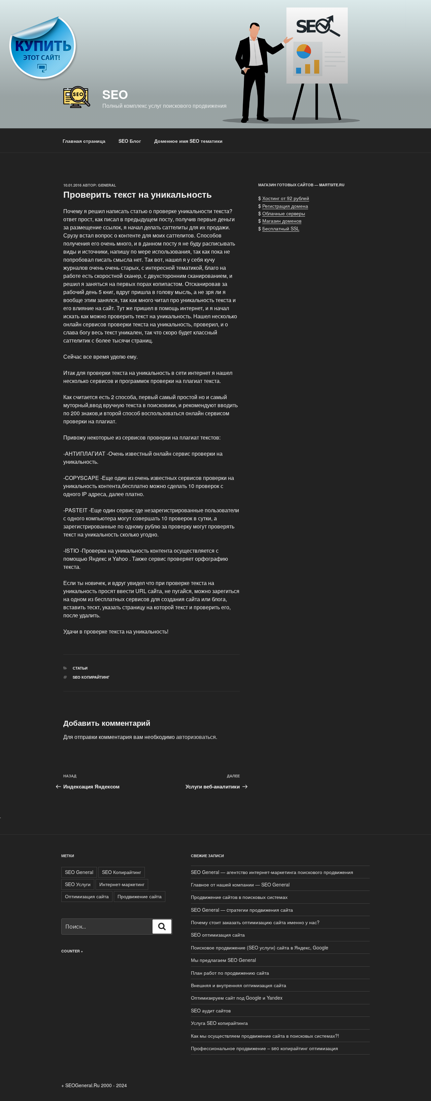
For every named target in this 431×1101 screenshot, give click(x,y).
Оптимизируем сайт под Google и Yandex (237, 997)
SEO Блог (130, 140)
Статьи (80, 668)
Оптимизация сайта (87, 896)
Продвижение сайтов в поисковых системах (239, 897)
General (107, 185)
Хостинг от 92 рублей (285, 198)
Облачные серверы (283, 213)
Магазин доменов (281, 220)
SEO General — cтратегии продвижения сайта (242, 909)
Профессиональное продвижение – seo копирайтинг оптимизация (264, 1048)
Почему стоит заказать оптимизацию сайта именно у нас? (255, 922)
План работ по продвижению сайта (230, 972)
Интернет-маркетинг (121, 884)
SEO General (79, 872)
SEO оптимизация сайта (218, 934)
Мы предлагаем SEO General (223, 960)
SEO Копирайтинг (91, 677)
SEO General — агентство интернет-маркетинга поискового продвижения (272, 872)
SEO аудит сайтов (211, 1010)
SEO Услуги (78, 884)
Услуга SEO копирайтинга (219, 1022)
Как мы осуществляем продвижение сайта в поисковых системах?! (265, 1035)
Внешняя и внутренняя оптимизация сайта (238, 985)
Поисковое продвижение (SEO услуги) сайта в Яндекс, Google (259, 947)
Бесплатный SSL (280, 228)
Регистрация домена (285, 205)
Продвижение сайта (140, 896)
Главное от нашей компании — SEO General (240, 884)
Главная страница (84, 140)
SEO (115, 94)
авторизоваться (196, 737)
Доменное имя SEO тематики (188, 140)
